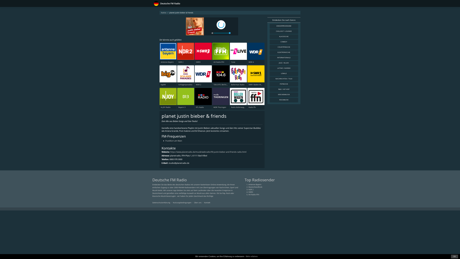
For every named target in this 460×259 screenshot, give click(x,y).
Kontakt (207, 202)
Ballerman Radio (237, 84)
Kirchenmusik (284, 95)
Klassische (284, 36)
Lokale (284, 73)
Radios (163, 13)
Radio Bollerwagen (238, 107)
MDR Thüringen (219, 107)
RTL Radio (200, 107)
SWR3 (198, 62)
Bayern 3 (181, 107)
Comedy (284, 42)
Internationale (284, 58)
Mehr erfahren (252, 256)
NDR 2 (180, 62)
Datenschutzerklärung (161, 202)
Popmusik (284, 84)
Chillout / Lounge (284, 31)
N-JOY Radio (165, 107)
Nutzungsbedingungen (182, 202)
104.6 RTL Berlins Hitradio (223, 84)
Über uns (197, 202)
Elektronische (284, 52)
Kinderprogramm (283, 26)
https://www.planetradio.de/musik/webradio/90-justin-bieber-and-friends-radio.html (208, 152)
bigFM (163, 84)
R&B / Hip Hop (283, 89)
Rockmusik (284, 100)
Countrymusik (284, 47)
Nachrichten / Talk (284, 79)
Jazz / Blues (284, 63)
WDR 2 (198, 84)
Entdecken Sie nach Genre (283, 20)
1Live (233, 62)
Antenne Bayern (167, 62)
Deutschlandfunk (255, 187)
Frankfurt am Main (173, 140)
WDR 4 (251, 62)
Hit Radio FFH (218, 62)
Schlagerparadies (185, 84)
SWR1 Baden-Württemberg (259, 84)
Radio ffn (252, 107)
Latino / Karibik (283, 68)
